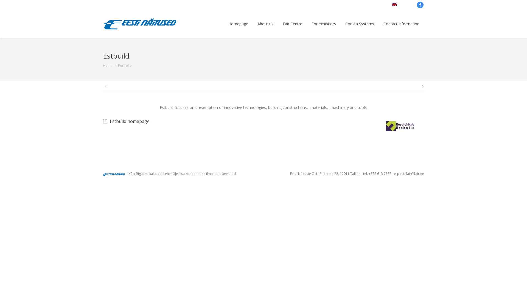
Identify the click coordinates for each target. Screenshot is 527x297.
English (404, 4)
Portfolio (125, 65)
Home (108, 65)
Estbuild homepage (130, 121)
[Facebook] (420, 5)
